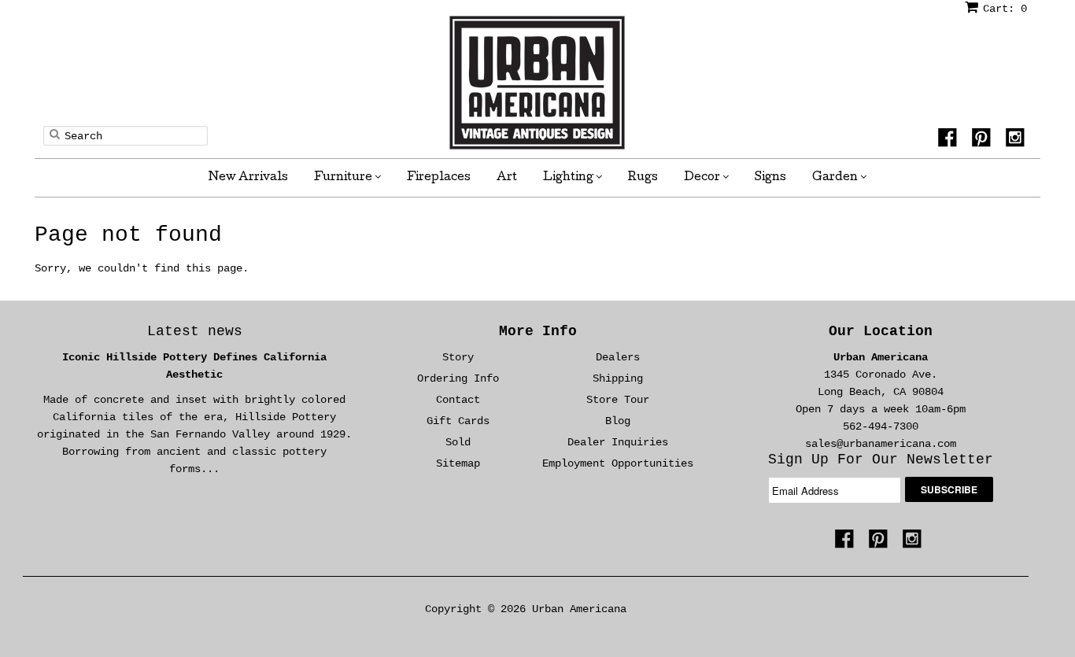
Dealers (618, 357)
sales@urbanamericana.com (880, 443)
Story (458, 357)
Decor (703, 177)
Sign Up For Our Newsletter (880, 459)
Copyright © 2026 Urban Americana (525, 609)
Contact (458, 399)
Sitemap (458, 463)
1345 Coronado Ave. (880, 374)
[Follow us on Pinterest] (984, 142)
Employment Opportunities (617, 463)
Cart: (1005, 8)
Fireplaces (439, 177)
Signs (770, 177)
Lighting (569, 177)
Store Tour (617, 399)
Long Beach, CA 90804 (881, 392)
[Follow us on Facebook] (950, 142)
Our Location (881, 331)
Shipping (618, 378)
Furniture (344, 177)
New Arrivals (248, 177)
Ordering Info (458, 378)
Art (507, 177)
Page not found (128, 235)
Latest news (194, 331)
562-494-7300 (880, 426)
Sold (458, 442)
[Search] (54, 134)
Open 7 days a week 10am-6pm (881, 409)
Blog (617, 421)
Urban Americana (880, 357)
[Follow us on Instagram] (1017, 142)
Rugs (643, 177)
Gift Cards (458, 421)
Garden (836, 177)
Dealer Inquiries (617, 442)
